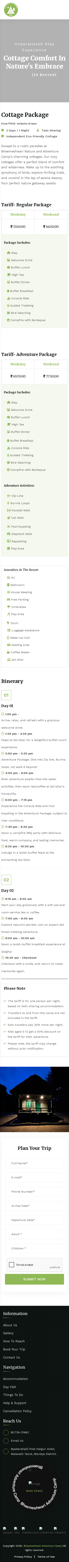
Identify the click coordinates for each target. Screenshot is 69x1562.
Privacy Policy (23, 1556)
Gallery (8, 1333)
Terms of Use (46, 1556)
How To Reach (14, 1341)
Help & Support (14, 1403)
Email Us (17, 1440)
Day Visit (9, 1387)
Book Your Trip (14, 1349)
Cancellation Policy (17, 1411)
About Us (10, 1325)
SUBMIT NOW (34, 1279)
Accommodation (15, 1379)
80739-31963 (20, 1432)
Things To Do (13, 1395)
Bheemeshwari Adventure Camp (43, 1545)
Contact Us (11, 1357)
